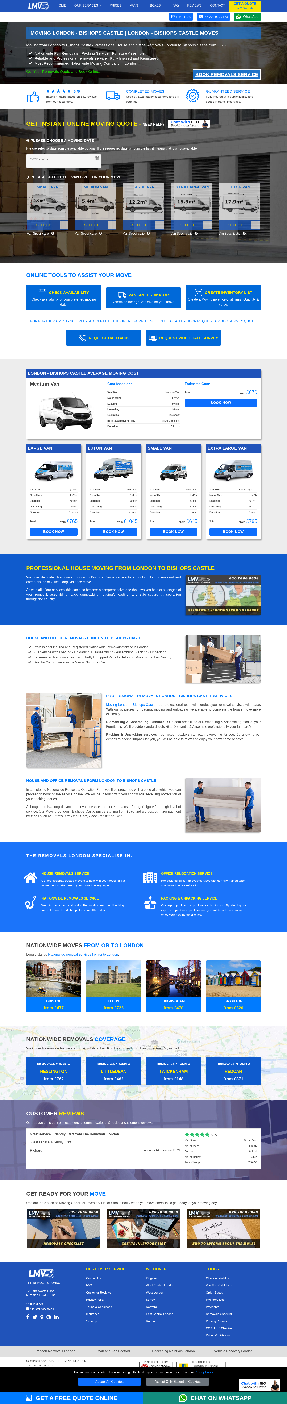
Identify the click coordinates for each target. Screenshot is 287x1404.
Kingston (152, 1278)
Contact (217, 5)
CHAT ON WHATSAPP (221, 1398)
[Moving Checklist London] (63, 1228)
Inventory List (215, 1299)
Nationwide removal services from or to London (83, 954)
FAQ (89, 1285)
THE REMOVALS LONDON (70, 1360)
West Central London (160, 1285)
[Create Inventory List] (143, 1228)
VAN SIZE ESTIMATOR (143, 298)
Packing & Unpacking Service (189, 898)
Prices (115, 5)
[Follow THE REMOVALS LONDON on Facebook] (27, 1318)
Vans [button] (134, 5)
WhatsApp (250, 16)
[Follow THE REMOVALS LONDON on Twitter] (34, 1318)
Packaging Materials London (173, 1351)
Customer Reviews (98, 1292)
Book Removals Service (226, 74)
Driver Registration (218, 1335)
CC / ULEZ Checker (219, 1328)
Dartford (151, 1306)
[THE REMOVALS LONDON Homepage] (38, 6)
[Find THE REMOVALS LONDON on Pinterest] (48, 1318)
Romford (152, 1321)
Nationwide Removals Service (70, 898)
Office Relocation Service (187, 873)
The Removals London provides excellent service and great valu (81, 1134)
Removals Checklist (219, 1314)
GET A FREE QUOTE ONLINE (75, 1398)
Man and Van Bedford (113, 1351)
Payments (212, 1306)
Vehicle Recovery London (233, 1351)
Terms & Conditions (99, 1306)
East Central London (159, 1314)
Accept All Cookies (109, 1381)
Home (61, 5)
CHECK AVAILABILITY (64, 298)
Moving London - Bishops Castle (130, 705)
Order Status (214, 1292)
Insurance (92, 1314)
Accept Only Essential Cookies (178, 1381)
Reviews (194, 5)
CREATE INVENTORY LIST (223, 298)
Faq (175, 5)
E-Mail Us (36, 1303)
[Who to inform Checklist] (223, 1228)
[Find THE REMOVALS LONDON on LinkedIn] (56, 1318)
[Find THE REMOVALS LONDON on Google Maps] (41, 1318)
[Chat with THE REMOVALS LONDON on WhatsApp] (185, 1398)
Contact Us (93, 1278)
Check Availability (217, 1278)
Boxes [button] (156, 5)
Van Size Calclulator (219, 1285)
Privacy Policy (204, 1372)
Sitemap (91, 1321)
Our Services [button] (86, 5)
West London (155, 1292)
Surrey (150, 1299)
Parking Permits (216, 1321)
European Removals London (53, 1351)
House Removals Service (65, 873)
